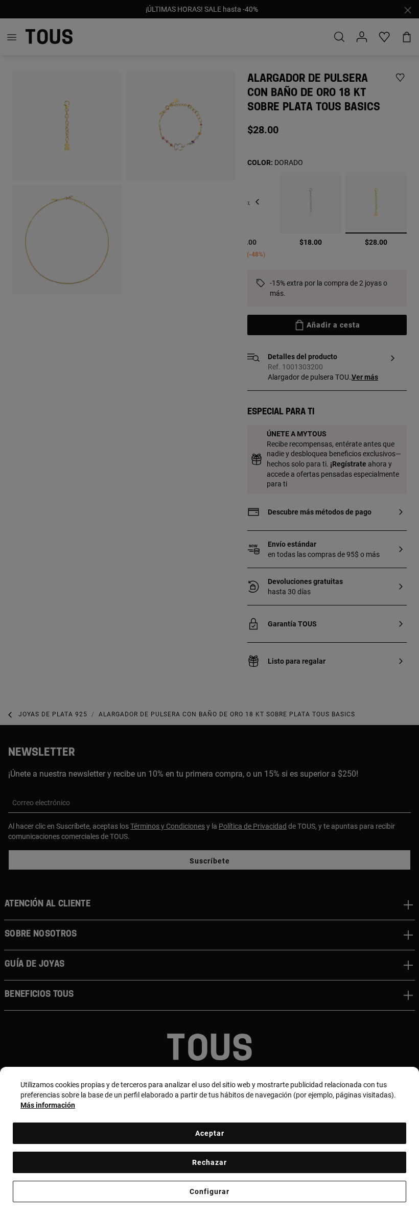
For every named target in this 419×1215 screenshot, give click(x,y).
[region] (209, 1141)
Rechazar (209, 1162)
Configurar (209, 1191)
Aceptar (209, 1133)
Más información (47, 1105)
